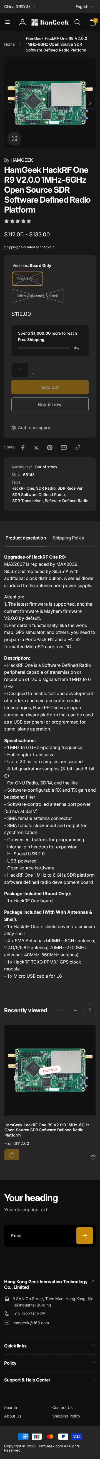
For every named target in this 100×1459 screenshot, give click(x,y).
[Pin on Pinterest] (49, 447)
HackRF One (22, 488)
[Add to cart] (11, 1154)
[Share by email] (63, 447)
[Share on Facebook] (23, 447)
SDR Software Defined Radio (38, 494)
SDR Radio (46, 488)
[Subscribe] (84, 1235)
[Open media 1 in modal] (50, 102)
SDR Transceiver (27, 500)
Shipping (11, 247)
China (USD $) (17, 6)
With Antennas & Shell (37, 295)
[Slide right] (90, 103)
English (82, 6)
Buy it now (50, 404)
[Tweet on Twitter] (36, 447)
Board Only (27, 278)
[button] (7, 22)
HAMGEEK (18, 160)
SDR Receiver (70, 488)
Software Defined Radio (66, 500)
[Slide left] (10, 103)
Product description (26, 538)
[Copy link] (78, 447)
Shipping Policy (68, 538)
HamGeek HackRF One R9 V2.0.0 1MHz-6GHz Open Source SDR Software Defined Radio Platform (46, 1129)
